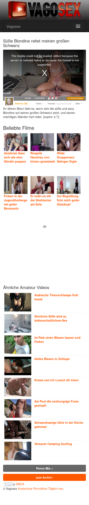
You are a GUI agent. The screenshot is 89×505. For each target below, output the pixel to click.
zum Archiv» (44, 477)
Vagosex (13, 26)
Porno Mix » (44, 468)
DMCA (20, 484)
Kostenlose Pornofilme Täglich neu (40, 488)
